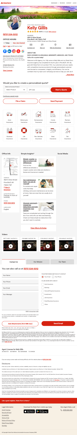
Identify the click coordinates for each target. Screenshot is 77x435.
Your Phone (6, 281)
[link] (6, 2)
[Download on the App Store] (29, 411)
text (9, 46)
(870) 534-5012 (10, 34)
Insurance (54, 3)
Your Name (6, 275)
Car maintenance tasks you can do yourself (29, 181)
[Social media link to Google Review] (23, 51)
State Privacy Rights (7, 423)
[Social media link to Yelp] (18, 51)
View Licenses (7, 70)
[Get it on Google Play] (42, 411)
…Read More (70, 74)
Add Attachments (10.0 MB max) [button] (20, 324)
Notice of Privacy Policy (8, 420)
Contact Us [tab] (14, 262)
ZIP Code (32, 90)
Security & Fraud (6, 412)
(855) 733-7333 (8, 341)
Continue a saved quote (10, 96)
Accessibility (5, 415)
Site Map (4, 425)
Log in (74, 3)
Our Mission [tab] (38, 262)
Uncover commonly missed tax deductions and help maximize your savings (30, 206)
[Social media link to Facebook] (5, 51)
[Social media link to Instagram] (14, 51)
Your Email (6, 288)
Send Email (58, 323)
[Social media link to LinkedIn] (9, 51)
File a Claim (20, 101)
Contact (68, 3)
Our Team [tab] (62, 262)
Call (4, 46)
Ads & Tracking (6, 410)
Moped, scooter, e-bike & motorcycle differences (30, 161)
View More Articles (38, 228)
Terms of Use (5, 418)
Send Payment (57, 101)
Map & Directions (7, 188)
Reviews (62, 3)
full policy (57, 380)
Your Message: (7, 294)
